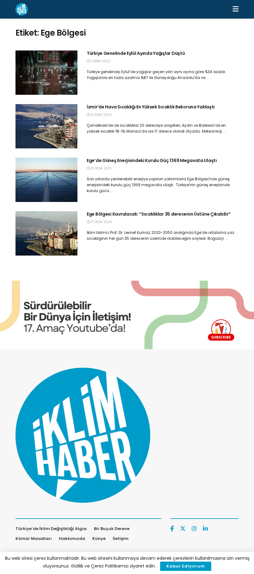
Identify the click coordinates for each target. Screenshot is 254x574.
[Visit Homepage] (21, 9)
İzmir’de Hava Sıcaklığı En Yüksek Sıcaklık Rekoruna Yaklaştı (151, 107)
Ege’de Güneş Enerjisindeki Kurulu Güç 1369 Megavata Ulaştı (152, 160)
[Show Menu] (236, 9)
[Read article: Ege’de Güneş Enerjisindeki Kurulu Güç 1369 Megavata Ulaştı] (46, 180)
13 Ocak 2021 (100, 168)
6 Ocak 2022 (101, 114)
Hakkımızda (72, 538)
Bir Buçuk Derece (111, 529)
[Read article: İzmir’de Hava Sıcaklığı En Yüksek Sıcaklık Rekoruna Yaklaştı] (46, 126)
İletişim (121, 538)
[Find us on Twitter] (183, 528)
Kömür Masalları (33, 538)
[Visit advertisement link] (127, 315)
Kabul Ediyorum (185, 566)
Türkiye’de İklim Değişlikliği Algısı (51, 529)
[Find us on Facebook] (172, 528)
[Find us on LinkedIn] (205, 528)
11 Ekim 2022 (100, 61)
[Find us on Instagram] (194, 528)
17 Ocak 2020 (101, 222)
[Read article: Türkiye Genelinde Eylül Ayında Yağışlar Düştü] (46, 72)
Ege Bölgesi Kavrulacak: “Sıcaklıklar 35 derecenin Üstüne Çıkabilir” (158, 214)
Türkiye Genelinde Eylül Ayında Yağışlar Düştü (136, 53)
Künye (99, 538)
